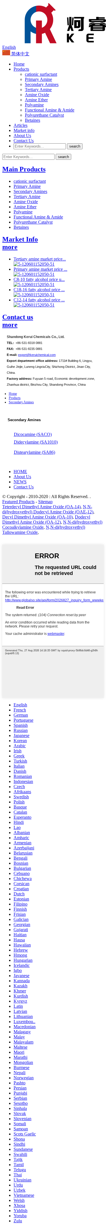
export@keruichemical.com (37, 354)
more (10, 247)
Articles (20, 125)
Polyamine (34, 104)
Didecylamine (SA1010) (36, 442)
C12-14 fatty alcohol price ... (39, 299)
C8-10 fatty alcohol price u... (39, 279)
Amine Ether (36, 99)
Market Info (20, 239)
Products (21, 69)
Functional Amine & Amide (49, 110)
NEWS (20, 481)
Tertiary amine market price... (40, 259)
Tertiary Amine (38, 89)
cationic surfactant (41, 74)
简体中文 (19, 53)
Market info (24, 130)
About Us (22, 135)
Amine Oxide (37, 94)
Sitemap (45, 501)
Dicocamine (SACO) (33, 434)
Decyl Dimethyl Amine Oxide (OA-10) (37, 517)
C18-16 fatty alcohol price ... (39, 289)
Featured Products (18, 501)
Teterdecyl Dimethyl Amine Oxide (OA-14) (41, 506)
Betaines (32, 120)
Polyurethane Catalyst (44, 115)
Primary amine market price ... (40, 269)
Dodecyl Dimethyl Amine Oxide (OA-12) (46, 519)
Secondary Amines (42, 84)
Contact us (17, 317)
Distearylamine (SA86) (34, 452)
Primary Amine (38, 79)
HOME (20, 471)
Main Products (24, 169)
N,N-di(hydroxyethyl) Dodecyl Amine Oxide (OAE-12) (47, 509)
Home (19, 64)
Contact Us (24, 140)
